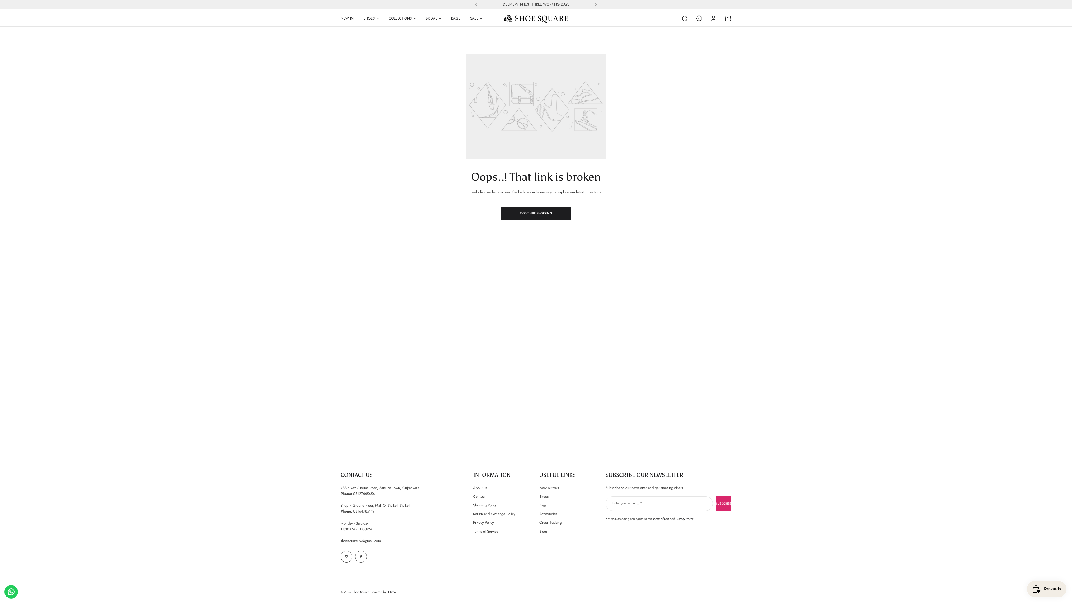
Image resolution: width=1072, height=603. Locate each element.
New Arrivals (549, 487)
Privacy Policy (483, 522)
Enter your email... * (627, 503)
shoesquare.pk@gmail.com (361, 541)
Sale (474, 18)
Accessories (548, 513)
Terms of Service (485, 531)
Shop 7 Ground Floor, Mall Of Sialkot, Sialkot (375, 505)
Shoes (369, 18)
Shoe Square (361, 592)
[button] (476, 4)
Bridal (431, 18)
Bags (542, 505)
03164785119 (363, 511)
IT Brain (392, 592)
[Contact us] (11, 592)
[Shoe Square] (536, 18)
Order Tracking (550, 522)
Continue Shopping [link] (536, 213)
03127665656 (364, 493)
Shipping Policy (485, 505)
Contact (479, 496)
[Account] (713, 18)
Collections (400, 18)
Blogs (543, 531)
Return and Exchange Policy (494, 513)
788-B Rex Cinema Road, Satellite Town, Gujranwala (380, 487)
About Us (480, 487)
